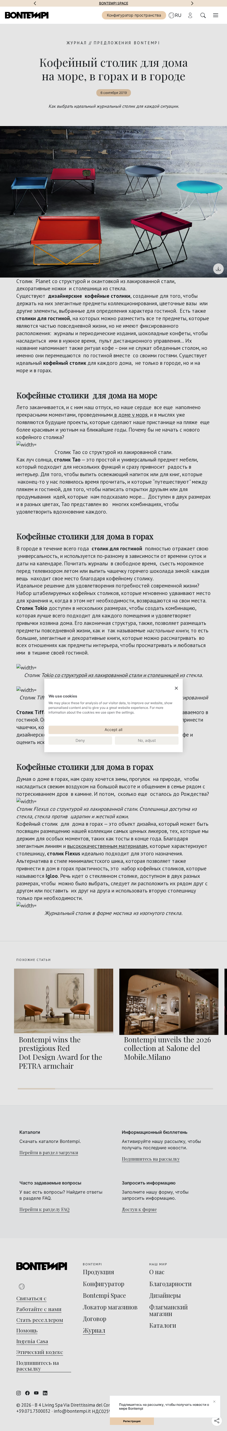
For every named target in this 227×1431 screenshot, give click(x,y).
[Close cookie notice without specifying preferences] (176, 688)
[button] (34, 3)
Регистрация (132, 1421)
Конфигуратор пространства (134, 15)
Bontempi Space (113, 3)
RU (178, 15)
